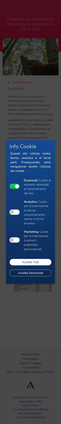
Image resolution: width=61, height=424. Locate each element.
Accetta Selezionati (30, 273)
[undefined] (14, 186)
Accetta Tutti (30, 262)
